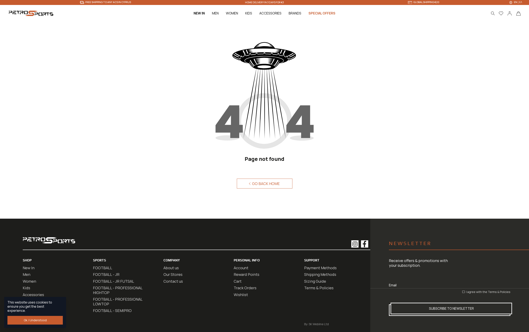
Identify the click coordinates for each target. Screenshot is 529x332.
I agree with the (487, 292)
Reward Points (246, 274)
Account (241, 267)
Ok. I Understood (35, 320)
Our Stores (172, 274)
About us (171, 267)
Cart (238, 281)
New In (29, 267)
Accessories (33, 294)
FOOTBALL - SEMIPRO (112, 310)
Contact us (173, 281)
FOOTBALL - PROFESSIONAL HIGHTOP (117, 290)
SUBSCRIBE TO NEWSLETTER (451, 308)
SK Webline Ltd (319, 324)
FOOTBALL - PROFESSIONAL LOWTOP (117, 301)
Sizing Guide (315, 281)
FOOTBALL (102, 267)
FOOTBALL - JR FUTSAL (113, 281)
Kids (26, 287)
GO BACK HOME (265, 183)
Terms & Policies (499, 292)
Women (29, 281)
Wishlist (241, 294)
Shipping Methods (320, 274)
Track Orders (245, 287)
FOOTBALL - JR (106, 274)
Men (26, 274)
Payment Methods (320, 267)
